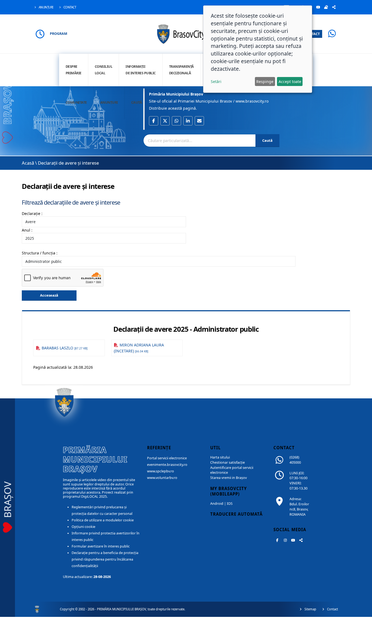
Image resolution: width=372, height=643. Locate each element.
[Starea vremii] (326, 7)
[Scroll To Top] (362, 637)
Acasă (28, 163)
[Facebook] (277, 540)
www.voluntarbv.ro (162, 477)
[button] (153, 120)
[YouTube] (318, 7)
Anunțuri (45, 7)
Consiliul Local (103, 69)
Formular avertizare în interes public (101, 546)
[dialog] (257, 49)
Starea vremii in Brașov (228, 477)
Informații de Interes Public (141, 69)
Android (216, 503)
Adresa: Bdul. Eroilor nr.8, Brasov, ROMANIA (299, 507)
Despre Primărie (73, 69)
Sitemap (310, 609)
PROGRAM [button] (58, 33)
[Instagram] (285, 540)
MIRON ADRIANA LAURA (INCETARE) (139, 347)
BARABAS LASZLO (64, 347)
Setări (216, 81)
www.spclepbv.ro (160, 471)
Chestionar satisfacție (227, 462)
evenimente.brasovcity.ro (167, 464)
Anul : (27, 230)
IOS (230, 503)
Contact (69, 7)
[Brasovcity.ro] (186, 33)
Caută (136, 102)
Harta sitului (220, 457)
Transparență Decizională (181, 69)
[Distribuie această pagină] (334, 7)
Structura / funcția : (39, 253)
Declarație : (32, 213)
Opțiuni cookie (83, 526)
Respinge (264, 81)
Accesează (49, 295)
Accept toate (290, 81)
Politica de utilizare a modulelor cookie (103, 520)
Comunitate (76, 102)
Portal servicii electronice (167, 458)
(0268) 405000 (295, 460)
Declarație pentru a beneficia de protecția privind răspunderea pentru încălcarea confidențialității (105, 559)
